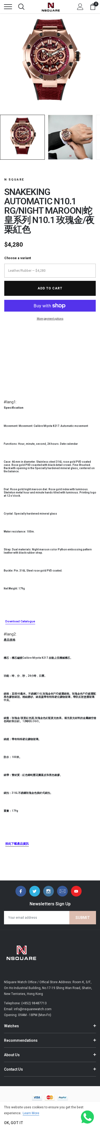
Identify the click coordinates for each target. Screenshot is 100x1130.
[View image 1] (22, 137)
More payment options (50, 319)
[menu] (8, 7)
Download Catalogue (20, 621)
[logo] (51, 6)
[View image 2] (70, 137)
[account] (80, 6)
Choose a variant (17, 258)
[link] (20, 891)
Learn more (31, 1113)
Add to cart (50, 288)
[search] (21, 6)
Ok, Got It (13, 1123)
